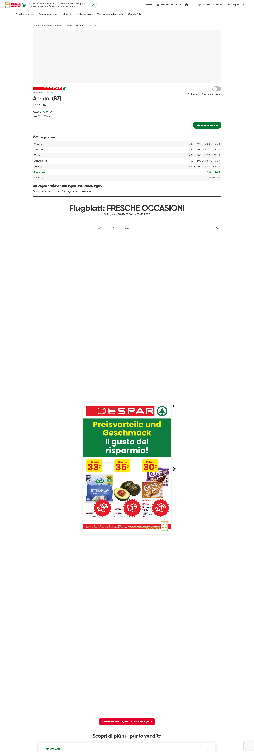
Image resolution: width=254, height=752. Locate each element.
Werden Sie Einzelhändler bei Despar (221, 5)
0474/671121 (49, 112)
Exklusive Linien (85, 14)
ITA (248, 5)
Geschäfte (147, 5)
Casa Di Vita (135, 14)
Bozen (58, 26)
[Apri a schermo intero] (99, 228)
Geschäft (47, 26)
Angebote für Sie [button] (25, 14)
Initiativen (67, 14)
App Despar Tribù (48, 14)
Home (36, 26)
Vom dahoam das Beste (110, 14)
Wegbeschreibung (207, 125)
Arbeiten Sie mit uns (171, 5)
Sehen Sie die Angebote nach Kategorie (127, 721)
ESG (192, 5)
